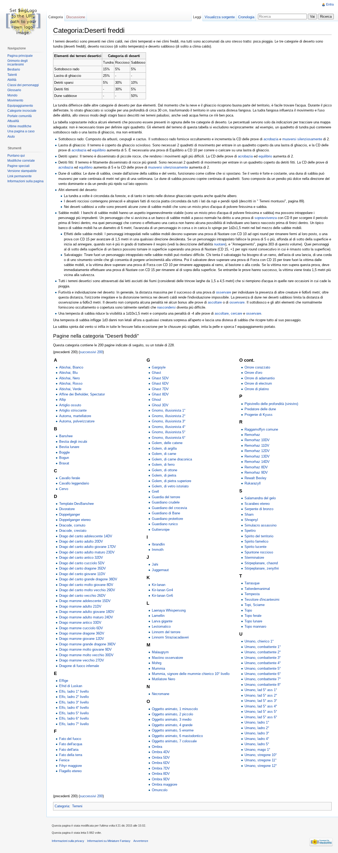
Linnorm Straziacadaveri (170, 637)
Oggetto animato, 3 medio (171, 719)
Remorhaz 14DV (257, 462)
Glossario (14, 90)
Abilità (11, 80)
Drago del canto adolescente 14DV (85, 536)
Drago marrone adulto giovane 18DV (86, 612)
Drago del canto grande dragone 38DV (88, 579)
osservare (223, 292)
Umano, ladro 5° (257, 744)
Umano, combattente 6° (263, 674)
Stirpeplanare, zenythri (262, 568)
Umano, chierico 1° (259, 641)
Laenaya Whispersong (169, 610)
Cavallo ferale (69, 478)
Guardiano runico (165, 524)
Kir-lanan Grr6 (162, 596)
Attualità (13, 121)
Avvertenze (140, 840)
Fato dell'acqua (70, 744)
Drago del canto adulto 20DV (81, 541)
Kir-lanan (158, 585)
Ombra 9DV (161, 779)
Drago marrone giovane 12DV (81, 639)
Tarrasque (252, 583)
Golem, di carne (164, 454)
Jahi (155, 564)
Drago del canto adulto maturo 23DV (87, 552)
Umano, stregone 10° (261, 755)
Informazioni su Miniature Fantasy (108, 840)
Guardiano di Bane (166, 513)
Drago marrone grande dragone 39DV (87, 644)
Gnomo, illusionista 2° (168, 416)
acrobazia (271, 139)
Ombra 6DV (161, 763)
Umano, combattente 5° (263, 668)
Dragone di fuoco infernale (79, 666)
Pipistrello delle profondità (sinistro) (271, 404)
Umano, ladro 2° (257, 728)
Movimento (15, 100)
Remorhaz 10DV (257, 440)
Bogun (64, 458)
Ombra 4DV (161, 752)
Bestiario (13, 69)
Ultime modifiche (19, 126)
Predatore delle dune (260, 409)
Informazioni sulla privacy (68, 840)
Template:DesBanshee (76, 504)
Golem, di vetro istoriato (170, 486)
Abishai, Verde (70, 389)
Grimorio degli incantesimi (17, 62)
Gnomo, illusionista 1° (168, 410)
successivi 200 (91, 352)
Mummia (158, 668)
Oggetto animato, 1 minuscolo (175, 709)
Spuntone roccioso (259, 552)
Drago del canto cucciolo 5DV (82, 563)
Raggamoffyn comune (261, 429)
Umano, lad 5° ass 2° (261, 695)
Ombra (157, 747)
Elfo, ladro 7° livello (74, 724)
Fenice (64, 760)
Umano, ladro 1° (257, 722)
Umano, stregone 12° (261, 766)
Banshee (66, 436)
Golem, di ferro (163, 465)
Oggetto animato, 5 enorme (173, 730)
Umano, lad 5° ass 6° (261, 717)
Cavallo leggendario (74, 483)
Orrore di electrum (258, 383)
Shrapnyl (251, 520)
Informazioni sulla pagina (25, 181)
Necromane (160, 694)
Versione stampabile (22, 171)
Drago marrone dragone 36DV (81, 633)
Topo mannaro (255, 626)
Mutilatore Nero (163, 679)
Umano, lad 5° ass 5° (261, 712)
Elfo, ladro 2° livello (74, 697)
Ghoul (156, 400)
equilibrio (99, 150)
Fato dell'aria (68, 750)
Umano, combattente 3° (263, 658)
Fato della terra (70, 755)
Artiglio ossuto (70, 405)
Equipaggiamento (20, 106)
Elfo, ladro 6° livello (74, 718)
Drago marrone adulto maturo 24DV (86, 617)
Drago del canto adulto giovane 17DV (87, 547)
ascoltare (215, 302)
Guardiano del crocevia (169, 508)
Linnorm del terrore (166, 632)
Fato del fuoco (70, 739)
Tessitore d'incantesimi (262, 600)
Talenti (12, 75)
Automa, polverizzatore (77, 421)
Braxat (64, 463)
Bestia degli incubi (73, 442)
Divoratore (67, 509)
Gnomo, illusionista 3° (168, 421)
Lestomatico (161, 626)
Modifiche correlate (21, 160)
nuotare (219, 244)
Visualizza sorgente (220, 17)
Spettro (250, 531)
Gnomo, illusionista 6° (168, 438)
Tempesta (252, 594)
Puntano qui (16, 155)
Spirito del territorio (259, 536)
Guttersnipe (161, 530)
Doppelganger (69, 514)
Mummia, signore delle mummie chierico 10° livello (190, 674)
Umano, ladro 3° (257, 733)
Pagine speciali (18, 166)
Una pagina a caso (21, 131)
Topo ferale (253, 616)
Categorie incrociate (21, 111)
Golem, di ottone (164, 470)
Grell (155, 491)
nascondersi (166, 307)
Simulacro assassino (260, 525)
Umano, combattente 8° (263, 685)
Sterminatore (254, 558)
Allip (62, 400)
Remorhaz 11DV (257, 446)
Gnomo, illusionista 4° (168, 427)
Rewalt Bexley (255, 478)
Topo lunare (253, 621)
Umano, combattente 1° (263, 647)
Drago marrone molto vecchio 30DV (86, 655)
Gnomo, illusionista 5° (168, 432)
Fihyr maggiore (70, 766)
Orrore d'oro (253, 373)
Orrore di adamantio (260, 378)
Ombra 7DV (161, 768)
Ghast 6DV (160, 383)
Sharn (249, 514)
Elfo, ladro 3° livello (74, 702)
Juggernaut (160, 570)
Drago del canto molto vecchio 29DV (87, 590)
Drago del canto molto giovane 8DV (86, 585)
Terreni (77, 806)
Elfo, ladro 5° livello (74, 713)
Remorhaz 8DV (256, 467)
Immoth (157, 550)
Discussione (75, 17)
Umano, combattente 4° (263, 663)
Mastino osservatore (167, 658)
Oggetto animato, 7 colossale (174, 741)
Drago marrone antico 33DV (80, 622)
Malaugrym (160, 652)
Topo (248, 610)
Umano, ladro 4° (257, 739)
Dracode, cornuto (72, 525)
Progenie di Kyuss (259, 415)
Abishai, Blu (68, 373)
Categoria (62, 806)
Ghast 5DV (160, 378)
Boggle (64, 452)
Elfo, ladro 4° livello (74, 708)
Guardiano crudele (166, 502)
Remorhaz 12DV (257, 451)
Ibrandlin (158, 544)
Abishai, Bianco (71, 367)
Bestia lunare (69, 447)
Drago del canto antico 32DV (81, 558)
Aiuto (11, 136)
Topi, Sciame (255, 605)
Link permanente (19, 176)
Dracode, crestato (72, 531)
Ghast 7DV (160, 389)
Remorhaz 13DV (257, 456)
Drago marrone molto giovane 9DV (85, 649)
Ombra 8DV (161, 774)
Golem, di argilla (164, 448)
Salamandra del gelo (260, 498)
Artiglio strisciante (73, 410)
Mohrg (156, 663)
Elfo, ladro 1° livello (74, 691)
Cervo (63, 489)
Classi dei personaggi (23, 85)
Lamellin (158, 616)
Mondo (12, 95)
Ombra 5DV (161, 757)
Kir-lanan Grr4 (162, 590)
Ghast (156, 373)
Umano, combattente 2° (263, 652)
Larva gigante (162, 621)
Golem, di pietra (164, 475)
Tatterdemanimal (257, 589)
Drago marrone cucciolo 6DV (81, 628)
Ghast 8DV (160, 394)
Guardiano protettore (167, 519)
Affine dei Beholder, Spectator (82, 394)
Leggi (197, 17)
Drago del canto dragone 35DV (82, 568)
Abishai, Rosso (70, 383)
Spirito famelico (256, 541)
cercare (236, 313)
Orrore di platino (257, 389)
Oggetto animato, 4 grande (172, 725)
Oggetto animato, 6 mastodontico (177, 736)
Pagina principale (20, 56)
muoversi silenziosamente (302, 139)
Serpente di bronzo (259, 509)
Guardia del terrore (166, 497)
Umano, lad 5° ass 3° (261, 701)
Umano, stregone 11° (260, 760)
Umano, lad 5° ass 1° (261, 690)
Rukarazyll (253, 483)
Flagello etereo (70, 771)
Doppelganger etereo (75, 520)
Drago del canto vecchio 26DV (82, 596)
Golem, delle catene (167, 443)
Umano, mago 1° (257, 750)
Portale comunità (19, 116)
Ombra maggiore (164, 784)
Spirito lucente (255, 547)
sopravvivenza (266, 218)
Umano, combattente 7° (263, 679)
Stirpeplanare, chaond (261, 563)
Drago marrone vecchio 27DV (81, 660)
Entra (330, 4)
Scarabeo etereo (257, 504)
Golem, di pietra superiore (171, 481)
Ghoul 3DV (160, 405)
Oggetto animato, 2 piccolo (172, 714)
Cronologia (246, 17)
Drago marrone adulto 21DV (80, 606)
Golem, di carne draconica (172, 459)
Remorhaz (252, 435)
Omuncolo (159, 790)
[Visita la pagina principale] (23, 21)
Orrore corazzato (257, 367)
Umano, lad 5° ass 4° (261, 706)
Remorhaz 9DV (256, 472)
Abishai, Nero (69, 378)
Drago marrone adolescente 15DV (85, 601)
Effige (63, 681)
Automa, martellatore (75, 416)
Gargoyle (159, 367)
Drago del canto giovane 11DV (82, 574)
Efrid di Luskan (70, 686)
